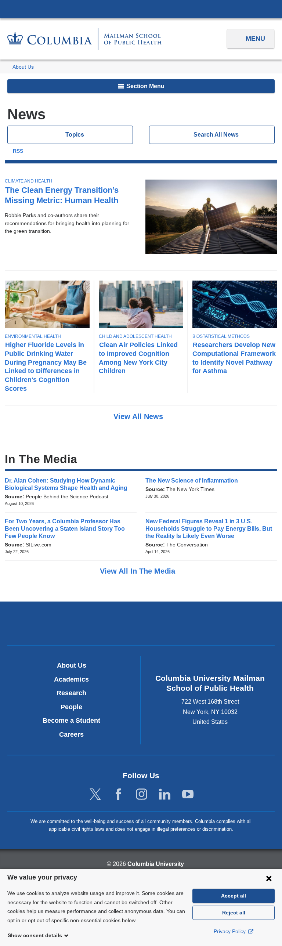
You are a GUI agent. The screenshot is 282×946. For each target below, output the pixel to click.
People (71, 707)
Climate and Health (28, 181)
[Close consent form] (269, 878)
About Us (23, 67)
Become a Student (71, 720)
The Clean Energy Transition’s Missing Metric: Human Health (62, 195)
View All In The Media (138, 571)
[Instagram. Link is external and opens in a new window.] (141, 794)
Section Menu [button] (144, 86)
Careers (71, 734)
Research (71, 693)
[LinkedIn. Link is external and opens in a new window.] (165, 794)
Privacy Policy (230, 931)
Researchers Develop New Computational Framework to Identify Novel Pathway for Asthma (234, 358)
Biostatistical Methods (221, 336)
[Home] (84, 39)
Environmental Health (33, 336)
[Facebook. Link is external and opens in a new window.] (118, 794)
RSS (18, 151)
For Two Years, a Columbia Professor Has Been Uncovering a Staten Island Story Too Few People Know (65, 528)
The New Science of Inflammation (194, 480)
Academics (71, 679)
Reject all (233, 913)
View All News (139, 416)
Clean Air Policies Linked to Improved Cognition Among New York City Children (138, 358)
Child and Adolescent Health (135, 336)
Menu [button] (255, 38)
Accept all (233, 896)
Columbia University (155, 864)
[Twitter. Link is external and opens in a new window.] (95, 794)
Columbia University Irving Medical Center (141, 9)
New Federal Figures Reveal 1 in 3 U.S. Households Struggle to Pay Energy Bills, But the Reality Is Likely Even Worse (208, 528)
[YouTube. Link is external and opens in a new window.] (188, 794)
